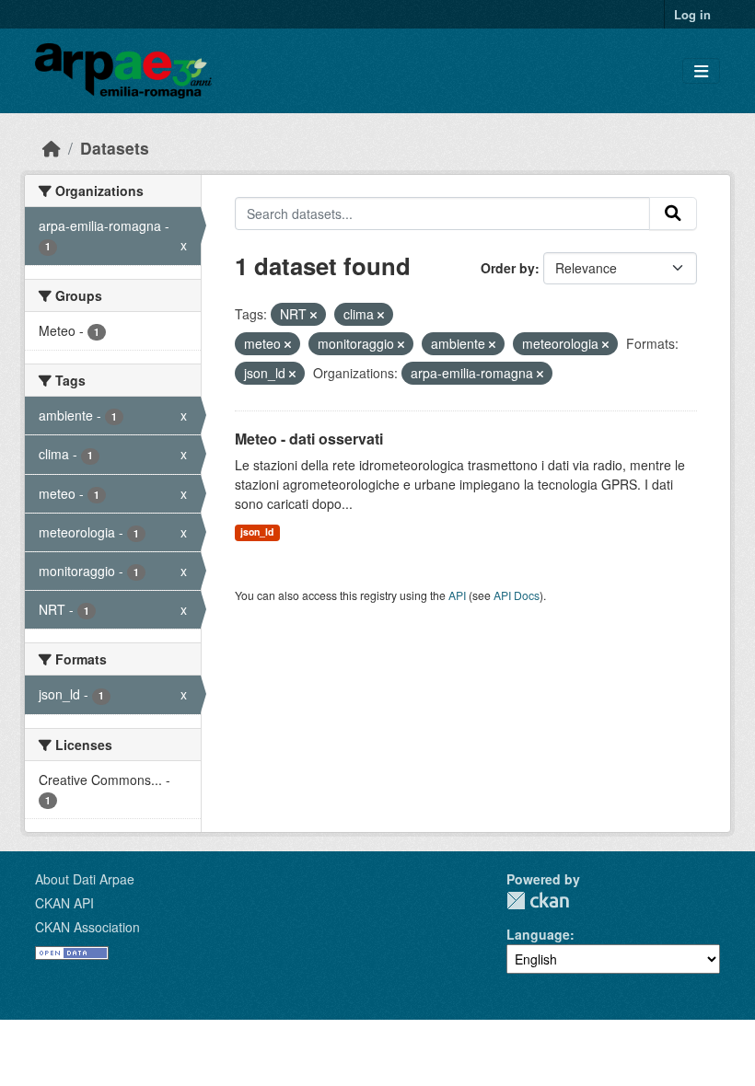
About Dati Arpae (84, 879)
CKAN (537, 900)
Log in (692, 14)
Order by (508, 268)
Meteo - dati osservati (309, 438)
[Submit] (673, 213)
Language (538, 934)
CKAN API (64, 903)
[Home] (51, 147)
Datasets (114, 147)
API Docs (517, 595)
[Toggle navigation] (701, 71)
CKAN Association (87, 927)
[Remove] (313, 314)
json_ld (256, 531)
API (457, 595)
